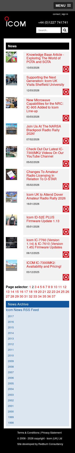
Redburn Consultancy (50, 444)
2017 (11, 316)
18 (30, 291)
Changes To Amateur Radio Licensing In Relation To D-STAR (42, 175)
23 (53, 291)
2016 (11, 321)
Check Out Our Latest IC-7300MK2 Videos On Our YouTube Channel (45, 153)
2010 (11, 355)
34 (40, 296)
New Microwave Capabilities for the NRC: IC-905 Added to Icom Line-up (44, 105)
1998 (11, 422)
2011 (11, 349)
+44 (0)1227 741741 (53, 22)
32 (30, 296)
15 (17, 291)
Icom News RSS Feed (22, 309)
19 (35, 291)
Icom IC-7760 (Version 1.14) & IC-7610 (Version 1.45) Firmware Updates (44, 243)
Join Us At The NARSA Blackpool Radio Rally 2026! (43, 130)
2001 (11, 406)
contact (56, 14)
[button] (63, 5)
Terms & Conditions (28, 432)
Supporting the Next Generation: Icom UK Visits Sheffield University (45, 81)
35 (44, 296)
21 (44, 291)
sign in (65, 14)
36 (49, 296)
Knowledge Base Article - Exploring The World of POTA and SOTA (45, 58)
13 (8, 291)
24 (58, 291)
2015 (11, 327)
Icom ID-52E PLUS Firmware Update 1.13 (42, 219)
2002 (11, 400)
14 (12, 291)
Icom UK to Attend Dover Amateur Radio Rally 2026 (46, 196)
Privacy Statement (51, 432)
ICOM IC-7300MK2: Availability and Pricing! (43, 264)
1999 (11, 417)
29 (17, 296)
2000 (11, 411)
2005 (11, 383)
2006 (11, 377)
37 (53, 296)
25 (63, 291)
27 (8, 296)
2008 (11, 366)
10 (55, 286)
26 (67, 291)
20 (40, 291)
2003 (11, 394)
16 (21, 291)
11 (60, 286)
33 (35, 296)
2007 (11, 372)
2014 (11, 333)
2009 (11, 361)
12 (64, 286)
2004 (11, 389)
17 (26, 291)
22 (49, 291)
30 (21, 296)
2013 (11, 338)
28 (12, 296)
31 (26, 296)
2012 (11, 344)
